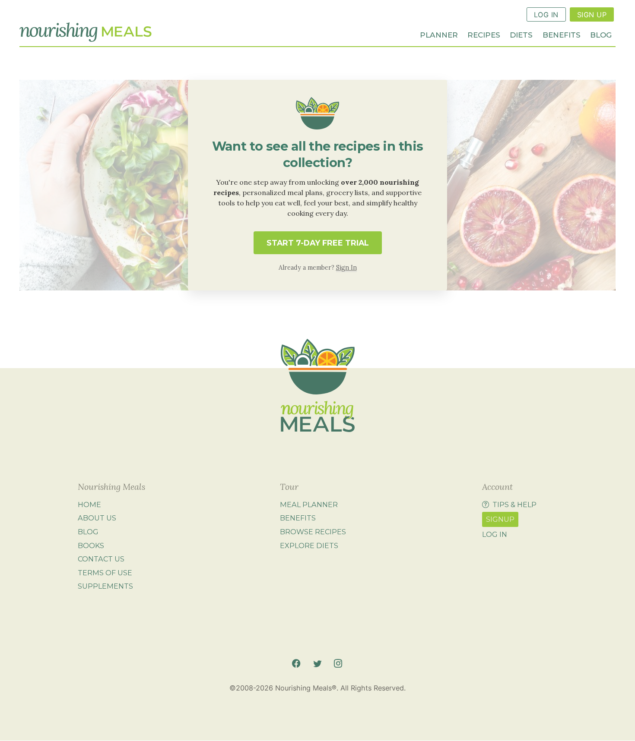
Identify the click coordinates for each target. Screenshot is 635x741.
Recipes (483, 34)
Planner (439, 34)
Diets (521, 34)
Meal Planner (309, 504)
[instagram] (338, 663)
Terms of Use (105, 572)
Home (89, 504)
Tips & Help (514, 504)
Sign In (346, 267)
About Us (97, 518)
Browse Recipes (313, 531)
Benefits (562, 34)
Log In (546, 14)
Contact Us (101, 559)
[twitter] (317, 663)
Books (91, 545)
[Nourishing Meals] (85, 32)
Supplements (105, 586)
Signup (500, 519)
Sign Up (591, 14)
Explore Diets (309, 545)
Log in (494, 534)
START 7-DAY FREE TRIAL (318, 242)
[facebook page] (296, 663)
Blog (601, 34)
